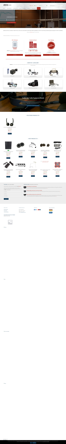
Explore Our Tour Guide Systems (12, 25)
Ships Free (10, 130)
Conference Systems (9, 8)
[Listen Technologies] (10, 357)
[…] (47, 188)
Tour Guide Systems (15, 8)
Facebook (34, 209)
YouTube (38, 209)
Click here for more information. (45, 441)
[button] (8, 156)
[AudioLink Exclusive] (10, 222)
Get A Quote (38, 8)
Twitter (35, 209)
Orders (35, 5)
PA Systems (28, 8)
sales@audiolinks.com (23, 212)
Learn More (14, 54)
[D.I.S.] (10, 305)
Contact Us (40, 209)
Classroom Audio (34, 8)
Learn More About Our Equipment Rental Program (33, 105)
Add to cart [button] (10, 133)
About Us (31, 32)
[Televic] (10, 409)
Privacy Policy (5, 210)
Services (4, 8)
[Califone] (10, 253)
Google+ (37, 209)
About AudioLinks (6, 209)
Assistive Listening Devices (22, 8)
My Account (32, 5)
